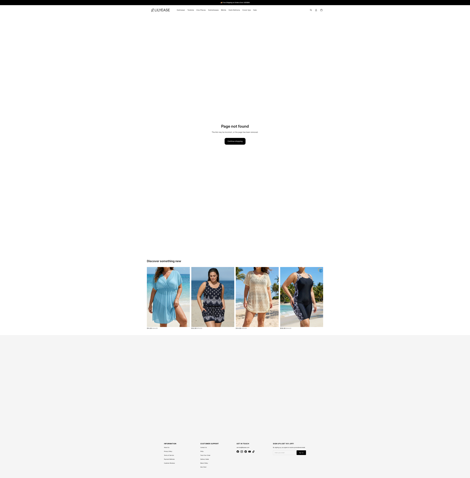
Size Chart (203, 467)
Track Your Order (205, 455)
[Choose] (186, 323)
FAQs (201, 451)
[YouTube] (249, 451)
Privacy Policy (168, 451)
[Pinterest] (245, 451)
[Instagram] (242, 451)
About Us (166, 447)
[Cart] (321, 10)
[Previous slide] (150, 297)
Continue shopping (235, 141)
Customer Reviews (169, 463)
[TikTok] (253, 451)
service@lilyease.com (243, 447)
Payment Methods (169, 459)
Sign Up (301, 452)
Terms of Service (169, 455)
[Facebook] (238, 451)
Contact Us (203, 447)
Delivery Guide (204, 459)
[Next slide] (186, 297)
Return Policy (204, 463)
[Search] (311, 10)
